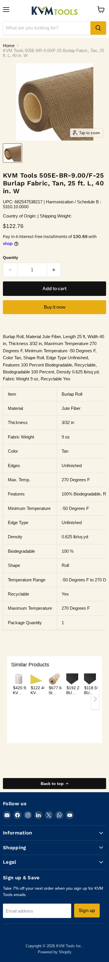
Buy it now (54, 307)
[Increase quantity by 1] (54, 270)
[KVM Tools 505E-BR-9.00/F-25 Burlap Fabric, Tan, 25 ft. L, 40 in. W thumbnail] (12, 153)
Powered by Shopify (55, 952)
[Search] (98, 28)
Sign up (87, 910)
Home (9, 45)
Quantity (10, 257)
